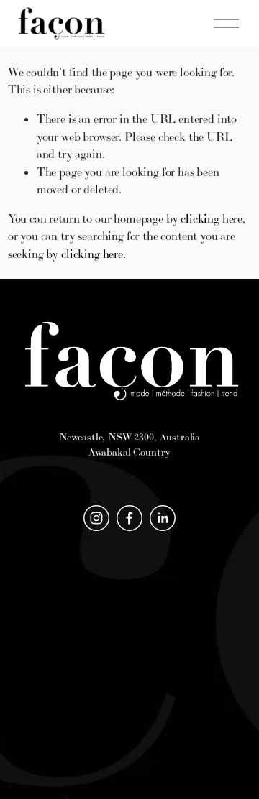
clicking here (211, 218)
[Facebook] (129, 518)
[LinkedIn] (163, 518)
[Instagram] (96, 518)
